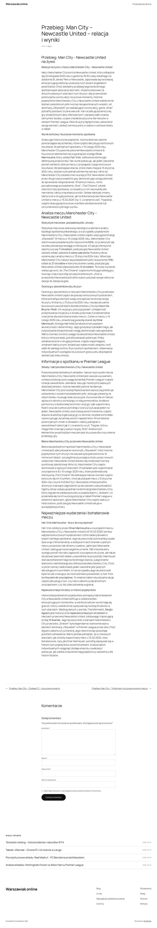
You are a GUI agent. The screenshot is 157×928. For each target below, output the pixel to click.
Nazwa (44, 758)
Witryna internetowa (48, 780)
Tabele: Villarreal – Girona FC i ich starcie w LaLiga (33, 850)
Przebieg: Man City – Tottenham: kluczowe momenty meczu (120, 688)
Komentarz (45, 728)
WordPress (147, 921)
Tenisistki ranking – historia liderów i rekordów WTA (35, 842)
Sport (50, 46)
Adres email (46, 769)
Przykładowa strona (142, 4)
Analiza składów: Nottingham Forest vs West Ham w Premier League (44, 865)
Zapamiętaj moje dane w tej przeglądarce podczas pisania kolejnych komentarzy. (72, 791)
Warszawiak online (17, 4)
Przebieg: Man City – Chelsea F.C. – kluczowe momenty (34, 688)
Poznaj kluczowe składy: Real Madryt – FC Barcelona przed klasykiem (45, 857)
